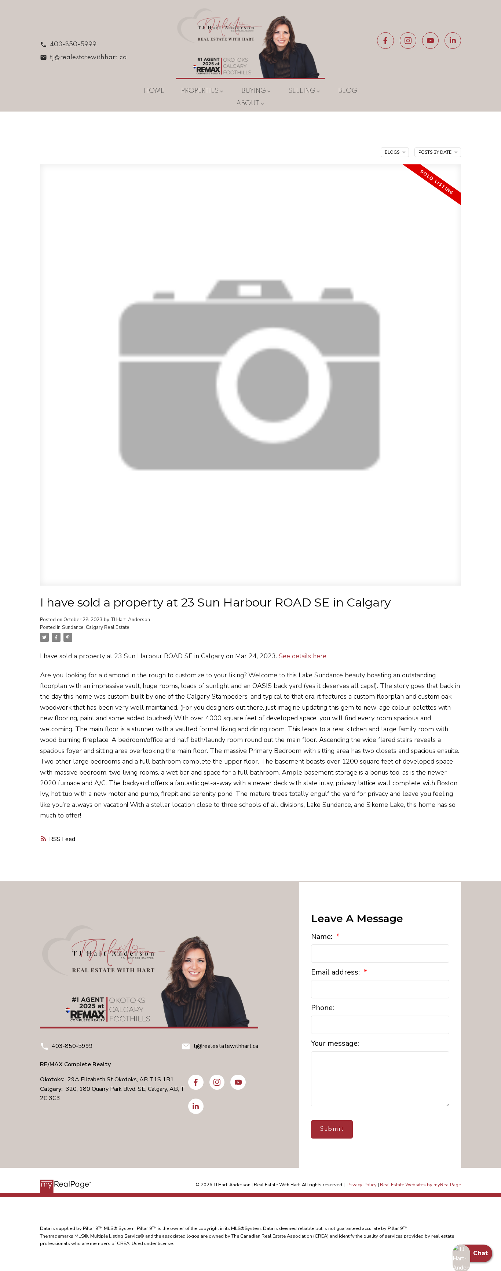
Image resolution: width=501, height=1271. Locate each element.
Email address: (336, 972)
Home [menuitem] (154, 91)
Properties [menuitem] (200, 91)
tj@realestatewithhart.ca (88, 57)
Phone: (322, 1008)
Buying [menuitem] (253, 91)
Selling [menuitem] (301, 91)
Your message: (335, 1043)
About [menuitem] (247, 103)
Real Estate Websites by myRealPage (420, 1184)
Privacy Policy (362, 1184)
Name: (322, 937)
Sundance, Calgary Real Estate (95, 627)
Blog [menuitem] (347, 91)
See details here (302, 655)
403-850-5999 (73, 44)
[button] (83, 44)
